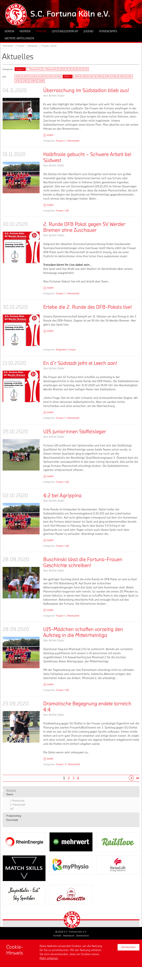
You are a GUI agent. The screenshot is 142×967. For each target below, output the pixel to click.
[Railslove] (117, 842)
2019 (76, 76)
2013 (122, 76)
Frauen (59, 141)
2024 (34, 76)
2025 (26, 76)
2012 (129, 76)
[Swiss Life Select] (117, 865)
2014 (114, 76)
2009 (33, 81)
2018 (84, 76)
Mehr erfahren (49, 958)
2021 (58, 76)
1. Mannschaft (34, 69)
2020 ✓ (67, 76)
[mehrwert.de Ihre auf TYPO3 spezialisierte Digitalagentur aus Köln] (70, 842)
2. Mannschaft (49, 69)
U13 (80, 69)
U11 (86, 69)
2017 (91, 76)
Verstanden (128, 947)
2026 (18, 76)
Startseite (8, 46)
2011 (18, 81)
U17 (67, 69)
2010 (25, 81)
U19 (61, 69)
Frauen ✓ (20, 69)
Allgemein (61, 349)
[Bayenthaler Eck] (24, 894)
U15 (73, 69)
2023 (42, 76)
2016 (99, 76)
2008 (41, 81)
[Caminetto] (70, 894)
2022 (50, 76)
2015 (106, 76)
